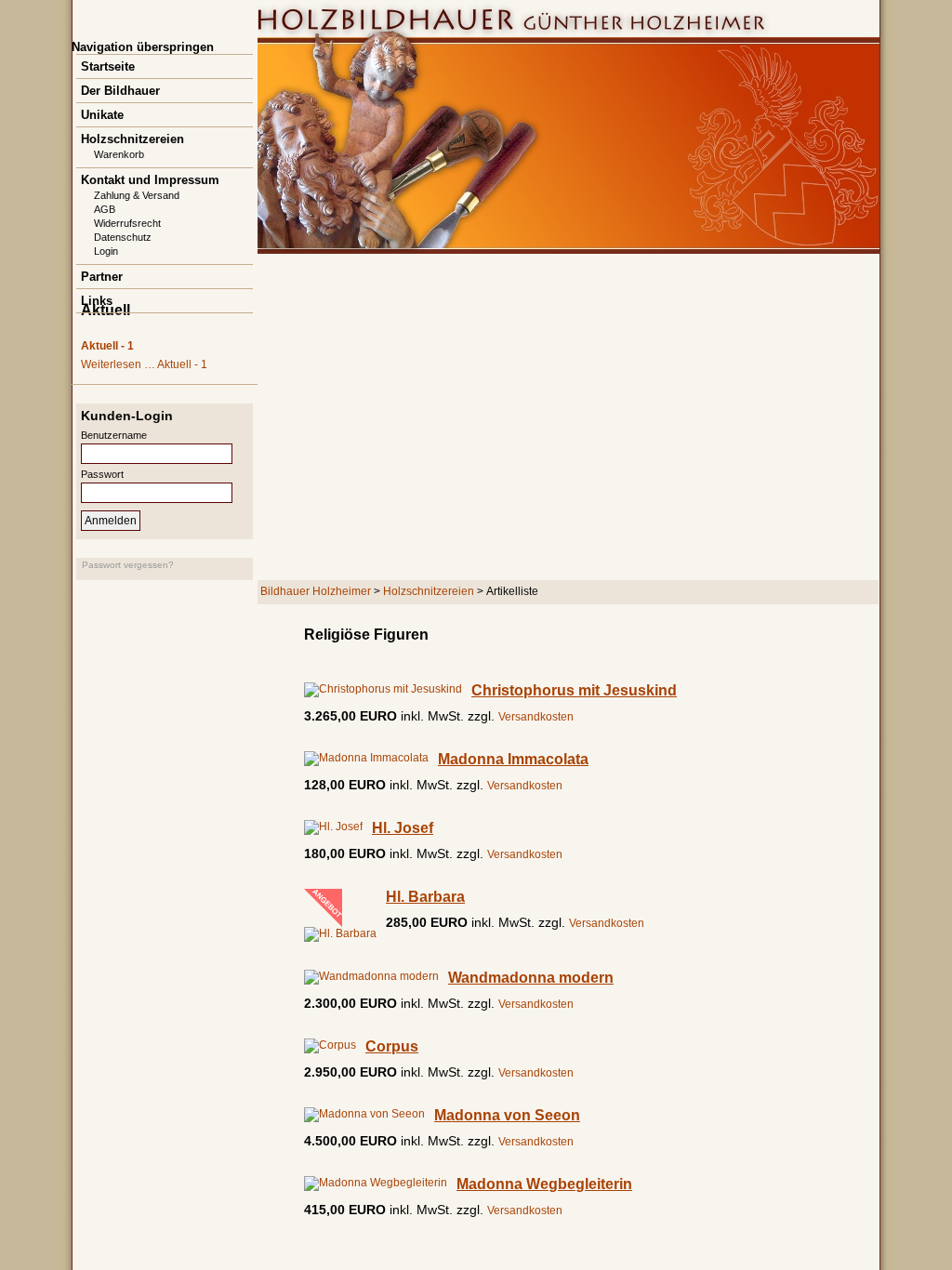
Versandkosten (536, 716)
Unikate (102, 115)
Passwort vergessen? (128, 565)
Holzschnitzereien (132, 139)
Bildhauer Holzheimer (315, 591)
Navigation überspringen (143, 47)
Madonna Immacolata (513, 759)
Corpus (391, 1046)
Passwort (102, 474)
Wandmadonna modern (531, 978)
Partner (102, 277)
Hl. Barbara (425, 897)
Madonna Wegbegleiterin (544, 1184)
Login (106, 251)
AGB (104, 209)
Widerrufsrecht (127, 223)
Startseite (108, 66)
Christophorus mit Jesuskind (574, 690)
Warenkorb (119, 154)
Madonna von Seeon (507, 1115)
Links (96, 301)
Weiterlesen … (144, 364)
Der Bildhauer (120, 91)
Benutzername (114, 435)
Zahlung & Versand (136, 195)
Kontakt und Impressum (150, 180)
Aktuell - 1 (107, 345)
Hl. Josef (402, 828)
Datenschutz (123, 237)
